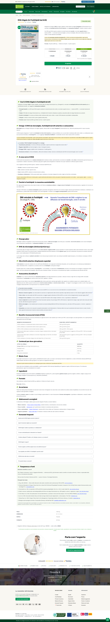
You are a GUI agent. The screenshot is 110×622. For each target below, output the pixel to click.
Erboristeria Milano (72, 603)
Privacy (82, 596)
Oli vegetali (62, 11)
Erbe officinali (74, 11)
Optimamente (29, 407)
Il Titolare (70, 605)
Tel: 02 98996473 (55, 580)
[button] (107, 311)
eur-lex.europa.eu (68, 483)
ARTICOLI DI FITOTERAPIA (45, 6)
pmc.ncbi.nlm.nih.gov (74, 489)
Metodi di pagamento (85, 598)
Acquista (68, 63)
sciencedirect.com (30, 486)
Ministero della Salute (32, 526)
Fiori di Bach (68, 11)
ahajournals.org (76, 498)
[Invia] (22, 12)
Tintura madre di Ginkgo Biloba (33, 404)
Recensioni (70, 596)
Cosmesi (50, 11)
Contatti (56, 594)
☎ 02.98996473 (18, 1)
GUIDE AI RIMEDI (35, 6)
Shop (20, 15)
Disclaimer (83, 605)
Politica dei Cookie (85, 603)
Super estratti (31, 11)
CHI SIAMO (27, 6)
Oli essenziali (56, 11)
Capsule (25, 11)
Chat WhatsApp (58, 596)
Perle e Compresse (26, 15)
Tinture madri (37, 11)
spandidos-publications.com (60, 500)
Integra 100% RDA (33, 411)
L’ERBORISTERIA (55, 6)
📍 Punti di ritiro (58, 605)
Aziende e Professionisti (88, 1)
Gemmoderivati (44, 11)
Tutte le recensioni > (23, 80)
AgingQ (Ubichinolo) (33, 409)
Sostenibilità (70, 598)
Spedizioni (83, 594)
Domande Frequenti (59, 603)
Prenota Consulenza (59, 598)
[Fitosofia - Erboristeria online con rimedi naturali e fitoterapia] (19, 6)
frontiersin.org (74, 495)
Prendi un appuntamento (75, 550)
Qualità (69, 594)
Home (17, 15)
